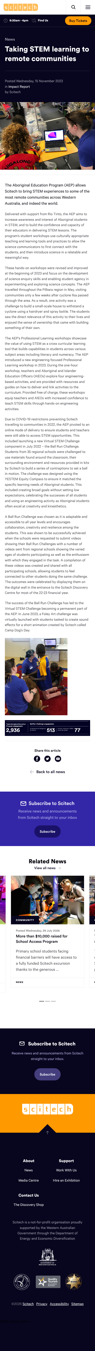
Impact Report (19, 86)
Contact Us (29, 1195)
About (28, 1160)
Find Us (43, 21)
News (10, 39)
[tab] (41, 1001)
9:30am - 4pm (19, 20)
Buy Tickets (78, 20)
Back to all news (50, 771)
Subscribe (47, 831)
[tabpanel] (47, 934)
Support (66, 1160)
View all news (45, 868)
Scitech (28, 1303)
